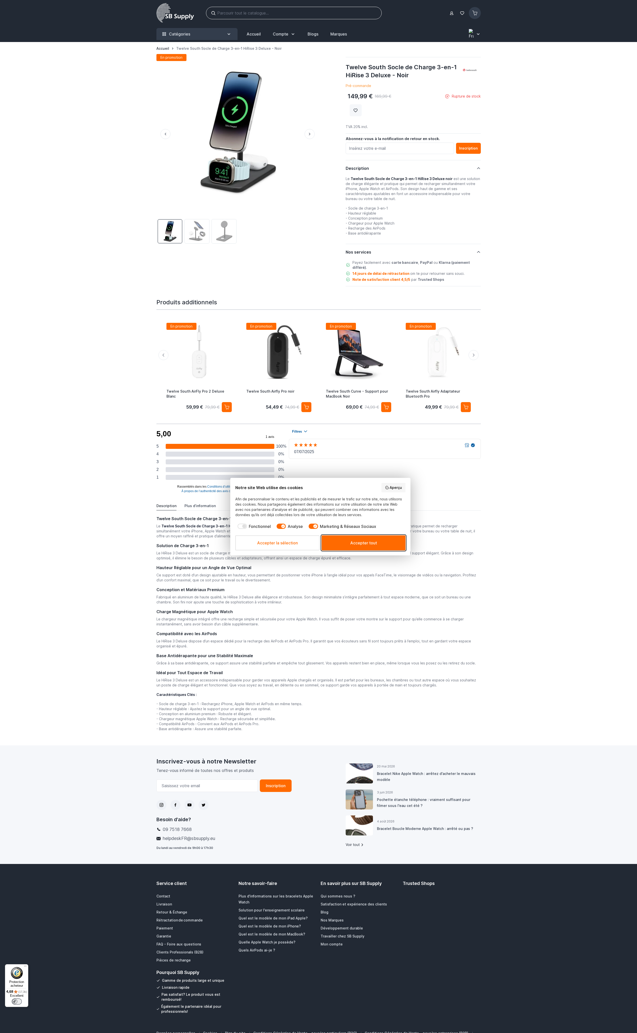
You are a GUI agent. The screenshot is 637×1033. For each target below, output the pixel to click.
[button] (469, 70)
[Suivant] (312, 134)
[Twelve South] (469, 70)
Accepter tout (363, 542)
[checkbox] (253, 526)
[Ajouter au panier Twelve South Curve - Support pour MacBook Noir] (386, 407)
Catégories (179, 34)
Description (166, 506)
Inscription (276, 785)
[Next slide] (474, 355)
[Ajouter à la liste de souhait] (356, 110)
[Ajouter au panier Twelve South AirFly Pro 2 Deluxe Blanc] (227, 407)
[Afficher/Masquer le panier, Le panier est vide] (475, 13)
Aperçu (396, 487)
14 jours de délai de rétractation (380, 273)
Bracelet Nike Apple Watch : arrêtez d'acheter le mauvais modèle (426, 776)
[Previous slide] (163, 355)
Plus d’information (200, 506)
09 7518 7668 (177, 829)
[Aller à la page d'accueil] (175, 13)
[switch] (17, 1001)
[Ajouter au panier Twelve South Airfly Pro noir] (306, 407)
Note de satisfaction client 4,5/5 (381, 279)
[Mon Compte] (452, 13)
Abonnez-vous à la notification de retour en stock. (393, 138)
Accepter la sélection (277, 542)
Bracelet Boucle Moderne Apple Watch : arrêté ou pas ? (425, 828)
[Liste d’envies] (462, 13)
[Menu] (25, 967)
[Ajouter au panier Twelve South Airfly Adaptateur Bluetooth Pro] (466, 407)
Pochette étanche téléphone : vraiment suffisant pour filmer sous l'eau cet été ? (423, 802)
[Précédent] (163, 134)
